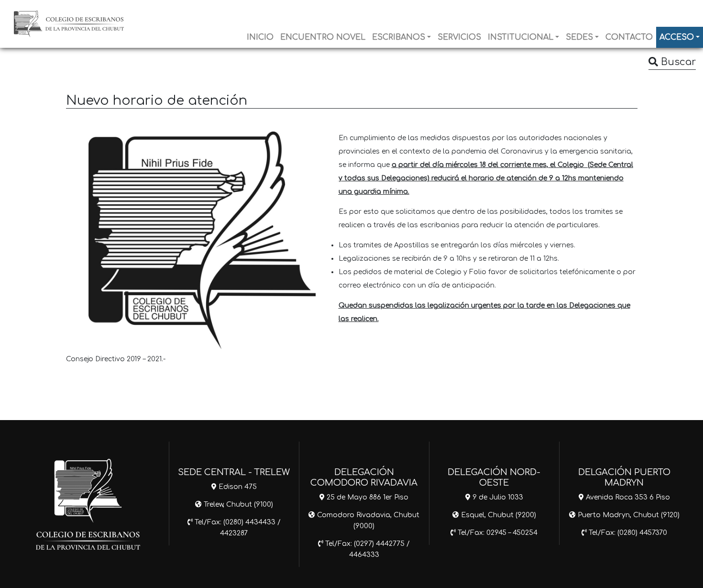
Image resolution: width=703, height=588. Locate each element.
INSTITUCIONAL (520, 37)
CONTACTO (629, 37)
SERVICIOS (459, 37)
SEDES (579, 37)
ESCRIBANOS (398, 37)
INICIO (260, 37)
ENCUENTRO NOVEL (322, 37)
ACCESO (676, 37)
